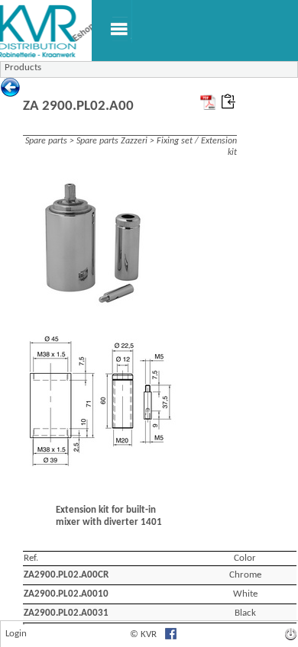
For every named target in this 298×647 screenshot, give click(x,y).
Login (16, 634)
